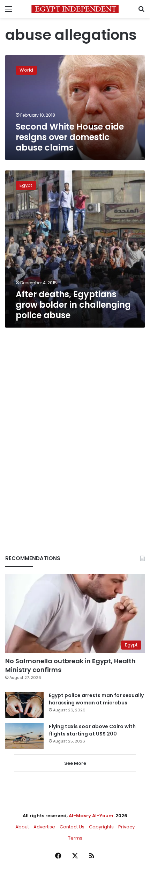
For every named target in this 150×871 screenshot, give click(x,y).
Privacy (126, 827)
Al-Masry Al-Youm (91, 815)
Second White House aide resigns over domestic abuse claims (70, 137)
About (22, 827)
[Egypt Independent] (75, 9)
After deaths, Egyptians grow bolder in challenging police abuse (73, 304)
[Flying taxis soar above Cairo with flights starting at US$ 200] (24, 736)
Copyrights (101, 827)
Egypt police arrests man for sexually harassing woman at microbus (96, 699)
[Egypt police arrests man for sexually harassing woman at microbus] (24, 705)
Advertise (44, 827)
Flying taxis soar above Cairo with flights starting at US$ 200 (92, 730)
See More (75, 763)
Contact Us (72, 827)
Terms (75, 838)
